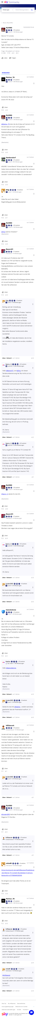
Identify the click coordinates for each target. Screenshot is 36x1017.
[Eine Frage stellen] (31, 1012)
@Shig (3, 232)
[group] (3, 53)
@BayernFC (9, 371)
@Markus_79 (5, 124)
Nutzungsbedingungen (8, 1006)
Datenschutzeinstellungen (8, 1009)
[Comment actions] (34, 83)
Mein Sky (4, 1003)
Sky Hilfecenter (12, 1003)
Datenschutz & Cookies (21, 1006)
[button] (4, 358)
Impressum (25, 1009)
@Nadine (17, 707)
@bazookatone (11, 668)
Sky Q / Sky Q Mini (8, 23)
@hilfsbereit (6, 975)
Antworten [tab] (6, 73)
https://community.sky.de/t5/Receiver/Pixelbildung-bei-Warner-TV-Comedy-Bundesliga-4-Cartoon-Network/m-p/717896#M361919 (17, 872)
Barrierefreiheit (21, 1003)
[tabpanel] (18, 535)
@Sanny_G (4, 494)
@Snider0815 (5, 814)
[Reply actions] (33, 304)
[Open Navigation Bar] (2, 2)
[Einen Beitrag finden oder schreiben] (31, 10)
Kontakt (19, 1009)
